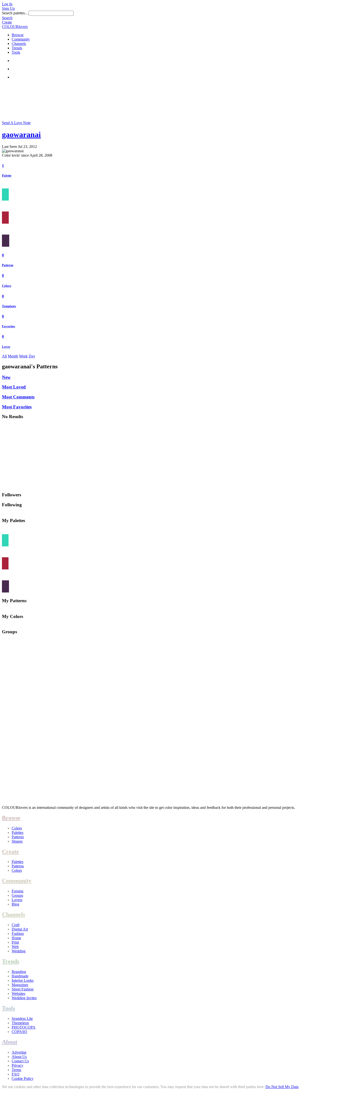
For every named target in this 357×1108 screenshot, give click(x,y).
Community (21, 39)
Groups (17, 895)
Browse (18, 35)
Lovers (17, 900)
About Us (19, 1057)
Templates (9, 306)
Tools (16, 52)
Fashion (18, 933)
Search (7, 18)
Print (15, 942)
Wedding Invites (24, 998)
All (4, 356)
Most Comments (18, 396)
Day (32, 356)
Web (15, 947)
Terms (16, 1070)
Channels (19, 44)
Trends (17, 48)
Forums (17, 891)
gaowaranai (21, 134)
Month (13, 356)
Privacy (17, 1065)
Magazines (20, 985)
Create (7, 22)
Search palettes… (15, 13)
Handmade (20, 976)
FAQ (15, 1074)
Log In (7, 4)
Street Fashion (23, 989)
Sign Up (8, 8)
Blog (15, 904)
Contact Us (20, 1061)
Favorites (8, 326)
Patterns (7, 265)
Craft (15, 925)
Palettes (17, 832)
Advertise (19, 1052)
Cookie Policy (23, 1078)
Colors (6, 286)
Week (23, 356)
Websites (18, 993)
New (6, 377)
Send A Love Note (16, 123)
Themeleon (20, 1023)
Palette (6, 175)
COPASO (19, 1032)
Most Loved (14, 386)
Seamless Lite (22, 1018)
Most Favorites (17, 406)
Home (16, 938)
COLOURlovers (15, 27)
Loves (6, 346)
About (9, 1042)
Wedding (19, 951)
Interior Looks (23, 980)
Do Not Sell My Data (281, 1087)
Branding (19, 972)
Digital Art (20, 929)
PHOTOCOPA (23, 1027)
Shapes (17, 841)
